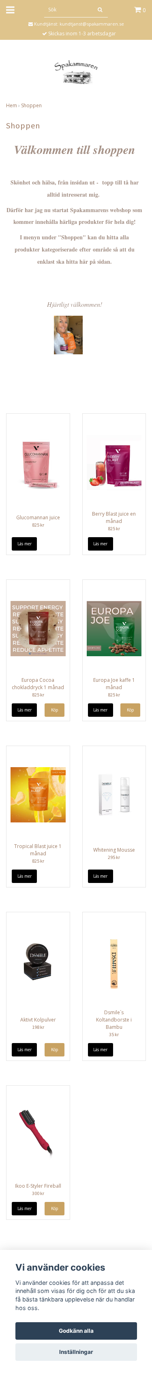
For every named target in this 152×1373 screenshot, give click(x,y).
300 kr (38, 1193)
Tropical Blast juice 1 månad (38, 850)
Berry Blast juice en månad (114, 517)
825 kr (38, 525)
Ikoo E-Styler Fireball (38, 1185)
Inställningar (76, 1352)
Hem (11, 105)
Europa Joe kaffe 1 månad (114, 684)
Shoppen (31, 105)
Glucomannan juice (38, 517)
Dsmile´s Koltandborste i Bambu (114, 1019)
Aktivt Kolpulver (38, 1019)
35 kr (114, 1034)
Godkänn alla (76, 1330)
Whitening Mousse (114, 849)
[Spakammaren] (76, 72)
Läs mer (24, 544)
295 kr (114, 857)
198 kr (38, 1027)
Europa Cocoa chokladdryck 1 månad (38, 684)
